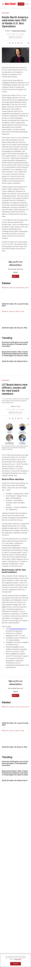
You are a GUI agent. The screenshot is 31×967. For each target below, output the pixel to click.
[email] (21, 43)
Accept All (15, 963)
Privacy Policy (17, 959)
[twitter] (15, 43)
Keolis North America (19, 31)
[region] (15, 960)
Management (6, 12)
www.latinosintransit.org (17, 629)
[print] (28, 43)
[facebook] (10, 43)
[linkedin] (12, 43)
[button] (3, 4)
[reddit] (18, 43)
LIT (19, 406)
